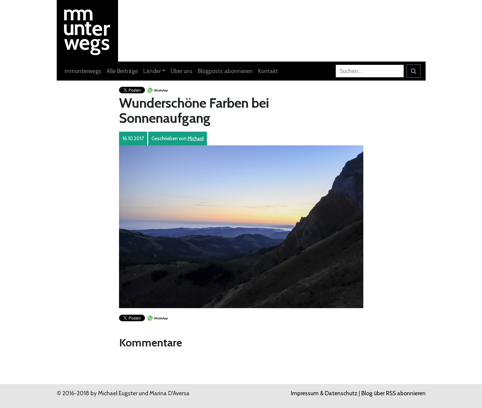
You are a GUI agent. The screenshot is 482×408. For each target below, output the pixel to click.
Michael (196, 138)
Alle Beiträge (122, 70)
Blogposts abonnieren (225, 70)
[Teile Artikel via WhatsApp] (157, 89)
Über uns (181, 70)
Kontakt (268, 70)
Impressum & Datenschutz (324, 393)
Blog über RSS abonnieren (393, 393)
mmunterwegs (83, 70)
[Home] (87, 30)
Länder (152, 70)
